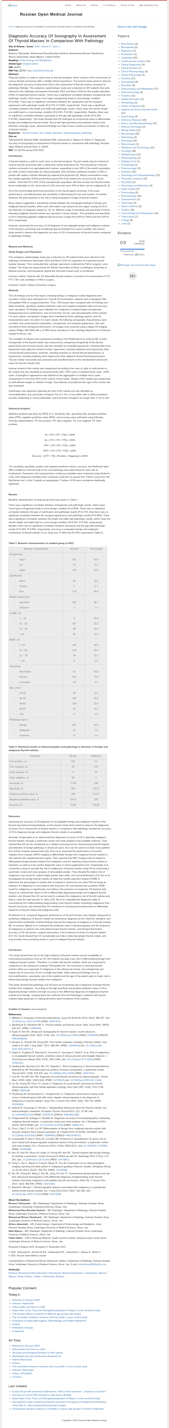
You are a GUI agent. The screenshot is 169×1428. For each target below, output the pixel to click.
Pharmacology (128, 168)
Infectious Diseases (131, 120)
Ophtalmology (128, 154)
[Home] (13, 5)
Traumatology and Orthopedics (137, 213)
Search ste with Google (132, 26)
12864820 (73, 1045)
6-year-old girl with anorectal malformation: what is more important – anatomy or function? (59, 1391)
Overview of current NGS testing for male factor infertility (41, 1395)
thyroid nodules (30, 133)
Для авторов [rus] (148, 5)
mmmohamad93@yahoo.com (92, 1264)
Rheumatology (128, 196)
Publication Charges (22, 1327)
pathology (87, 133)
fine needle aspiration (51, 133)
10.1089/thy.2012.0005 (61, 1073)
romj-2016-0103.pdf (42, 70)
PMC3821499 (71, 1114)
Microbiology (127, 133)
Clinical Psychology (131, 75)
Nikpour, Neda (16, 1276)
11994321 (17, 1062)
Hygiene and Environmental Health (139, 109)
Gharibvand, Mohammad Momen (66, 1273)
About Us (81, 5)
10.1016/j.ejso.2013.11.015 (26, 1194)
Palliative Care (128, 161)
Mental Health (128, 130)
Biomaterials (127, 47)
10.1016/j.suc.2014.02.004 (26, 1021)
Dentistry (125, 78)
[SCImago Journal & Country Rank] (136, 265)
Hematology (127, 102)
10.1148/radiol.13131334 (35, 1159)
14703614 (58, 1080)
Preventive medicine (131, 178)
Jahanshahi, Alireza (95, 1273)
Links (124, 223)
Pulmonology (128, 192)
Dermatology (128, 81)
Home (68, 5)
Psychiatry (126, 182)
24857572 (54, 1021)
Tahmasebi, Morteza (53, 1276)
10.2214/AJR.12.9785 (51, 1125)
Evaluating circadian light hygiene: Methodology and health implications (49, 1320)
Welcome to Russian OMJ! (26, 1300)
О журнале (18, 1331)
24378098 (61, 1170)
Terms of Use (127, 5)
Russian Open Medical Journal (51, 14)
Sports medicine (129, 206)
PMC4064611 (73, 1135)
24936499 (92, 1035)
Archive (94, 5)
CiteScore (139, 242)
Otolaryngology (129, 158)
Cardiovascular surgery (133, 61)
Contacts (16, 1376)
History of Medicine (131, 106)
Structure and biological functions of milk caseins (37, 1352)
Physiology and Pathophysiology (138, 175)
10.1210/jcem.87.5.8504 (79, 1059)
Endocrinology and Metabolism (35, 60)
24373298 (55, 1194)
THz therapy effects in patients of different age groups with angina (46, 1313)
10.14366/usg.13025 (67, 1035)
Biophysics (126, 50)
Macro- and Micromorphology (136, 123)
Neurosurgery (128, 144)
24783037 (47, 1114)
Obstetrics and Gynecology (135, 147)
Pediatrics (126, 171)
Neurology (126, 140)
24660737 (77, 1125)
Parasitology (127, 164)
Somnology (127, 202)
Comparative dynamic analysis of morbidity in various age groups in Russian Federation (58, 1408)
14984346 (35, 1028)
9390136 (24, 1090)
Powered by (129, 254)
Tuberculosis (127, 216)
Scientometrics (128, 199)
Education (126, 85)
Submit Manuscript (22, 1359)
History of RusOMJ (22, 1373)
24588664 (49, 1135)
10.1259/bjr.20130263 (23, 1135)
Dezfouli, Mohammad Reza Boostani (28, 1273)
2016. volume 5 (42, 46)
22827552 (88, 1073)
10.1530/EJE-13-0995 (95, 1145)
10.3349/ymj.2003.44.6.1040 (85, 1080)
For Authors (109, 5)
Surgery (125, 209)
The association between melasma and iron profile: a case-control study (49, 1317)
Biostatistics (127, 54)
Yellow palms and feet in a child (28, 1307)
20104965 (17, 1104)
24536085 (25, 1149)
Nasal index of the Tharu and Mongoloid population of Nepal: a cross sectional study (56, 1310)
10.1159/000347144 (22, 1114)
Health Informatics (130, 99)
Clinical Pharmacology (132, 71)
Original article (30, 63)
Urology (125, 220)
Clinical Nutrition (129, 68)
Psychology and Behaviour (135, 185)
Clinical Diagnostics (131, 64)
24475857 (63, 1159)
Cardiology (126, 57)
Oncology (126, 151)
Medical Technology (131, 126)
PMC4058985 (19, 1038)
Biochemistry (128, 43)
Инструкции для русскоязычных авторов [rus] (36, 1356)
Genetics (125, 95)
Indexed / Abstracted (23, 1303)
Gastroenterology (130, 92)
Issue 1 (56, 46)
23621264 (48, 1183)
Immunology (127, 116)
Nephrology (127, 137)
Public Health (128, 189)
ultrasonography (72, 133)
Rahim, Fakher (33, 1276)
